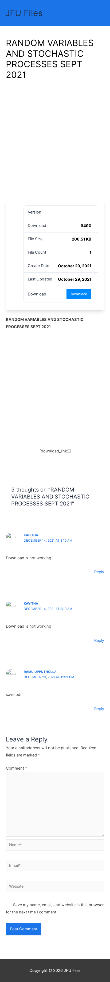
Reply (99, 571)
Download (79, 294)
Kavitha (31, 603)
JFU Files (24, 13)
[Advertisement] (55, 142)
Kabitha (31, 535)
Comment (16, 768)
